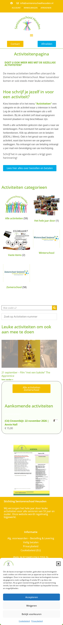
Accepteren (31, 597)
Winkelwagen (30, 7)
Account (16, 7)
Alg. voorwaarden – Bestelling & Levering (30, 538)
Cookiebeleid (24, 621)
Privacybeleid (37, 621)
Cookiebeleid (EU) (31, 550)
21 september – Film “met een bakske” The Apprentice (26, 374)
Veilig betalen (31, 542)
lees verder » (7, 379)
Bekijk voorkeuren (31, 614)
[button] (58, 563)
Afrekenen (46, 7)
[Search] (54, 307)
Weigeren (31, 605)
